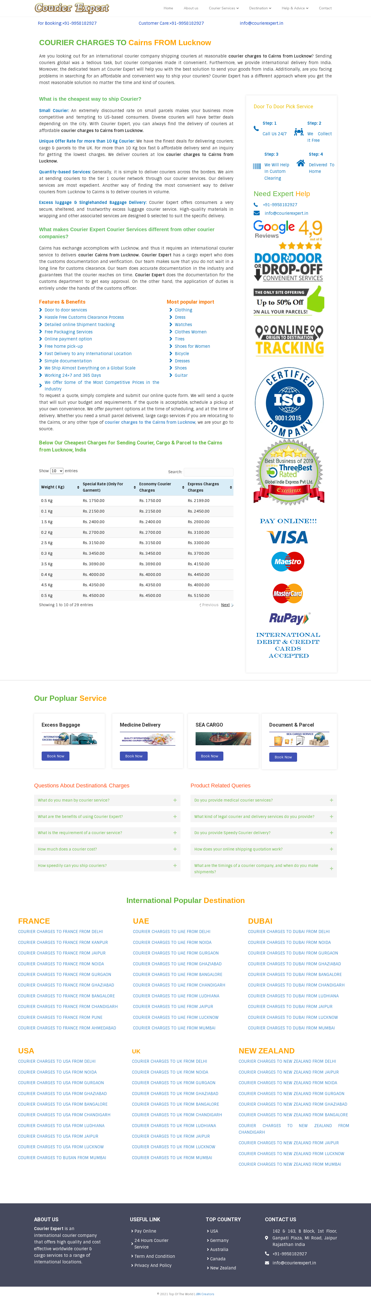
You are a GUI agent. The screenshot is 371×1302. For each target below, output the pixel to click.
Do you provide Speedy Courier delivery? (232, 832)
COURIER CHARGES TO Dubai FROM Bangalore (295, 974)
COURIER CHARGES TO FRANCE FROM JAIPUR (62, 953)
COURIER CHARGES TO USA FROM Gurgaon (61, 1082)
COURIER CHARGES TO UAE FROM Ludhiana (176, 996)
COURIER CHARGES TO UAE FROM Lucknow (176, 1017)
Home (168, 8)
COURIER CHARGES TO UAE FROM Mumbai (174, 1028)
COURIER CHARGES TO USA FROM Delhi (57, 1061)
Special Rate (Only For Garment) (103, 487)
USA (214, 1231)
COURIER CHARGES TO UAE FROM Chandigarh (179, 985)
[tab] (107, 800)
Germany (220, 1240)
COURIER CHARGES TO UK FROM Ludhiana (174, 1125)
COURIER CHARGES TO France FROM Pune (60, 1017)
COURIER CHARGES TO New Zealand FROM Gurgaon (291, 1093)
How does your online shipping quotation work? (238, 849)
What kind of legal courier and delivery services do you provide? (254, 816)
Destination (258, 8)
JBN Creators (205, 1294)
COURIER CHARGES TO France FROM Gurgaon (64, 974)
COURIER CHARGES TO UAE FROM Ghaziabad (177, 964)
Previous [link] (210, 604)
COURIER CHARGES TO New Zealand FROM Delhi (287, 1061)
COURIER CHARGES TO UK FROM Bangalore (175, 1104)
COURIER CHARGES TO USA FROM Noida (57, 1072)
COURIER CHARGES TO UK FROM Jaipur (171, 1136)
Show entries (58, 470)
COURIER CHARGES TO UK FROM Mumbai (172, 1157)
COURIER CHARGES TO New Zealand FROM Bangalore (293, 1115)
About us (191, 8)
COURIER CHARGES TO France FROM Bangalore (66, 996)
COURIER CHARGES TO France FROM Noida (61, 964)
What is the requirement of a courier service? (80, 832)
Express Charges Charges (203, 487)
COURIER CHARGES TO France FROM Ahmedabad (67, 1028)
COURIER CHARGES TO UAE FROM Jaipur (173, 1006)
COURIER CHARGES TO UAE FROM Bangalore (177, 974)
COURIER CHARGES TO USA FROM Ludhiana (61, 1125)
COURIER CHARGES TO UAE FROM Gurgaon (176, 953)
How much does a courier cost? (67, 849)
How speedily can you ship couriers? (72, 865)
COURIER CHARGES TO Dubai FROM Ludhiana (293, 996)
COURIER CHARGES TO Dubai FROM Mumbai (291, 1028)
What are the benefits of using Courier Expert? (80, 816)
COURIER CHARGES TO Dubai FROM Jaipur (290, 1006)
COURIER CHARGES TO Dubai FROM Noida (289, 942)
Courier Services (222, 8)
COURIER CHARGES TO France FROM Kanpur (63, 942)
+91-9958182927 (280, 204)
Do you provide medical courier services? (233, 800)
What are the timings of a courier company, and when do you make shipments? (256, 868)
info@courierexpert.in (286, 213)
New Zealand (223, 1268)
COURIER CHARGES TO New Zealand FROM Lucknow (291, 1153)
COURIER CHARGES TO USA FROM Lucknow (61, 1147)
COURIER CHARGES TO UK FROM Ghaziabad (175, 1093)
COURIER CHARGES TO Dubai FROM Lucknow (293, 1017)
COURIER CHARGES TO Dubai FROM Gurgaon (293, 953)
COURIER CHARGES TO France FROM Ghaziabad (66, 985)
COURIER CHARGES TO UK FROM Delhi (169, 1061)
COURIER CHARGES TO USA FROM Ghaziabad (62, 1093)
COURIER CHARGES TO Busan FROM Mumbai (62, 1157)
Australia (220, 1249)
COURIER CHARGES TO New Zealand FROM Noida (288, 1082)
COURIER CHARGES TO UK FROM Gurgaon (174, 1082)
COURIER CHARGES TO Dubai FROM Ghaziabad (294, 964)
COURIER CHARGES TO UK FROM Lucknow (173, 1147)
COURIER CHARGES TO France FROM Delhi (60, 931)
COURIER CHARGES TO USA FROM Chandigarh (64, 1115)
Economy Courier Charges (155, 487)
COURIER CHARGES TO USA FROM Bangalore (63, 1104)
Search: (175, 471)
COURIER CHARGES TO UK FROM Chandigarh (177, 1115)
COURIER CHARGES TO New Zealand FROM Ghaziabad (293, 1104)
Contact (325, 8)
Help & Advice (293, 8)
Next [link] (225, 604)
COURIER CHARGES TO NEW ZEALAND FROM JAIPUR (289, 1072)
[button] (55, 756)
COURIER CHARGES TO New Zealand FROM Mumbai (290, 1164)
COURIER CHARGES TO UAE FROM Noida (172, 942)
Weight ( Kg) (52, 487)
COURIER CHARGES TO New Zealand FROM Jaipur (289, 1143)
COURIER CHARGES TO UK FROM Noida (170, 1072)
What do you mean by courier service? (74, 800)
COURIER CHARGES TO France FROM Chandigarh (68, 1006)
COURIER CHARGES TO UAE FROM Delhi (171, 931)
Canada (218, 1259)
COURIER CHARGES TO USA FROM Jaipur (58, 1136)
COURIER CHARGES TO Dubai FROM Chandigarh (296, 985)
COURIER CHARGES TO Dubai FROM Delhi (289, 931)
